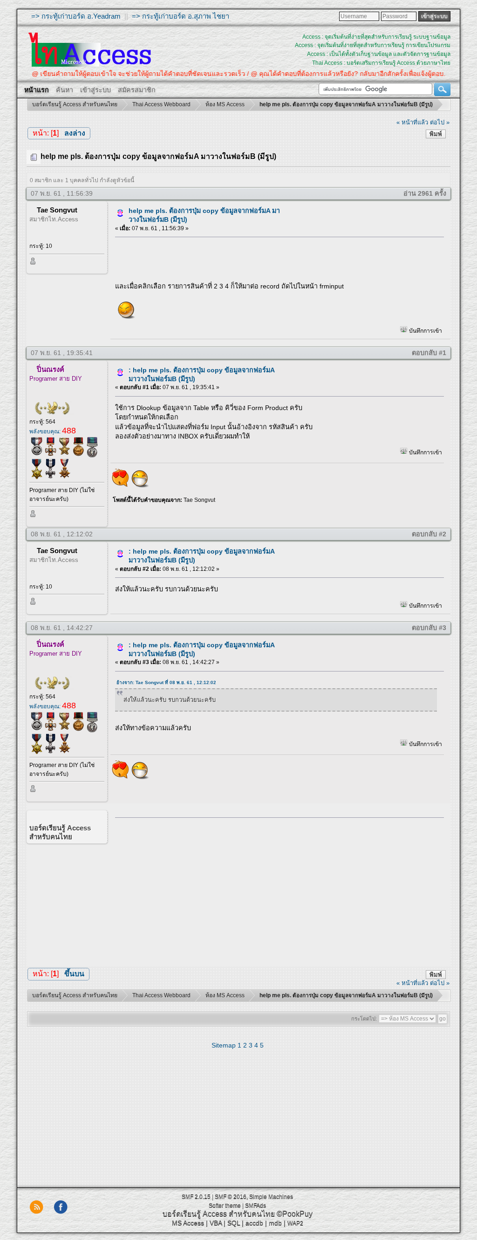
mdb (275, 1222)
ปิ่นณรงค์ (50, 369)
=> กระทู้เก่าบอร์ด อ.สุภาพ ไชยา (180, 16)
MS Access (188, 1222)
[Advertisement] (276, 889)
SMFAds (255, 1205)
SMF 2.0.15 (196, 1196)
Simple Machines (271, 1196)
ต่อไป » (440, 122)
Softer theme (225, 1205)
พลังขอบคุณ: (52, 431)
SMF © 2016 (230, 1196)
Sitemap (223, 1045)
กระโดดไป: (364, 1018)
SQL (233, 1222)
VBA (216, 1222)
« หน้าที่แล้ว (412, 122)
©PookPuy (295, 1214)
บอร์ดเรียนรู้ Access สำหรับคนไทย (219, 1214)
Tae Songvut (57, 210)
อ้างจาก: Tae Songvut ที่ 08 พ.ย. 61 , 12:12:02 (166, 682)
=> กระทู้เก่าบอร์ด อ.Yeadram (76, 16)
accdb (254, 1222)
